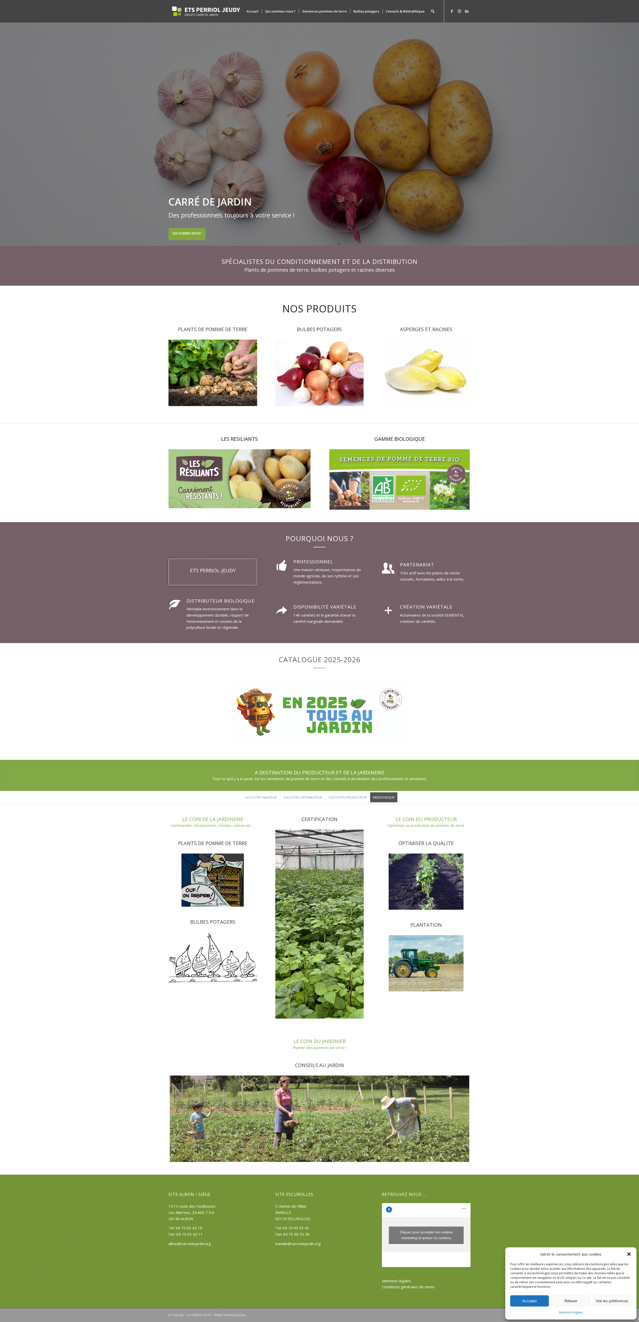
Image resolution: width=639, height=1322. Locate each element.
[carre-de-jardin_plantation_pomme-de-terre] (319, 1119)
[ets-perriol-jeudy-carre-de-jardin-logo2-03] (205, 11)
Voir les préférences (612, 1301)
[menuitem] (252, 11)
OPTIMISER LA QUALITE (426, 843)
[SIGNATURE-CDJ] (320, 713)
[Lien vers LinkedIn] (467, 11)
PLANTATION (426, 924)
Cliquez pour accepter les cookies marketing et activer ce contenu (426, 1235)
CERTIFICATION (319, 819)
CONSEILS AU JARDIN (319, 1065)
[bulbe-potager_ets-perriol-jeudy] (319, 373)
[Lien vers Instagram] (459, 11)
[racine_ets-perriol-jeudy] (426, 373)
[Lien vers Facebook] (452, 11)
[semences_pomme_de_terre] (212, 373)
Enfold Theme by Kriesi (229, 1315)
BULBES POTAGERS (212, 921)
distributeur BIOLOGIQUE (220, 601)
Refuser (570, 1301)
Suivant (634, 134)
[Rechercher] (433, 11)
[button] (629, 1254)
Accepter (529, 1301)
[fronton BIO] (399, 479)
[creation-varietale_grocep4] (319, 924)
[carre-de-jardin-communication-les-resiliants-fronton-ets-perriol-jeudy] (239, 478)
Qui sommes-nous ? (187, 233)
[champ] (426, 882)
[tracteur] (426, 963)
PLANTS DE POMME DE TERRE (212, 843)
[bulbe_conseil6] (212, 957)
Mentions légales (571, 1312)
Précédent (4, 134)
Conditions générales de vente (408, 1286)
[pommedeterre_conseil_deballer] (212, 880)
